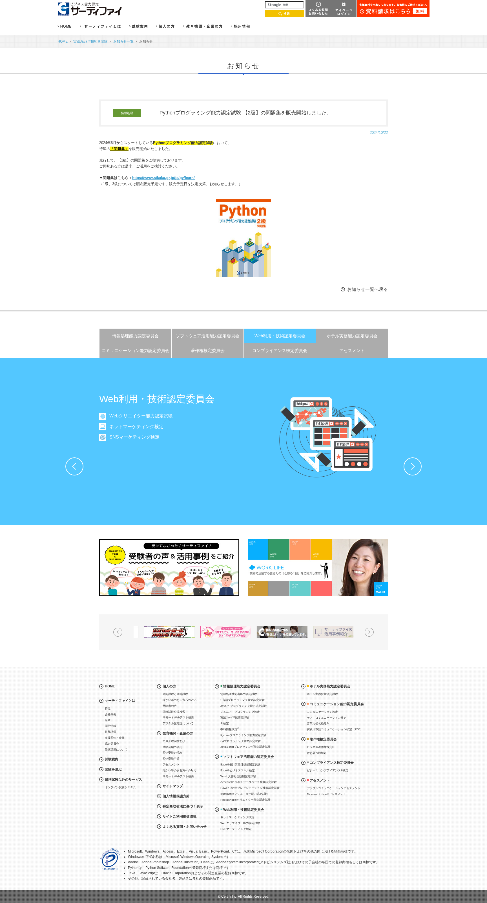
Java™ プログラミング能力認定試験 (243, 705)
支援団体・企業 (115, 737)
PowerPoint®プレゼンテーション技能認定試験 (250, 787)
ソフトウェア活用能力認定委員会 (207, 335)
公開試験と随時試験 (175, 694)
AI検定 (224, 723)
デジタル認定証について (178, 723)
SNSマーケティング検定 (134, 437)
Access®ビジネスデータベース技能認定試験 (248, 782)
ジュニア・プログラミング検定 (240, 711)
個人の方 (169, 686)
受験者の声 (170, 705)
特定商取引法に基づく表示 (183, 806)
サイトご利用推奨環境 (179, 816)
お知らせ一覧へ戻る (367, 289)
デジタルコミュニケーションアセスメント (333, 788)
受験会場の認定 (172, 747)
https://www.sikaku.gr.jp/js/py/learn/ (163, 178)
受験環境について (116, 749)
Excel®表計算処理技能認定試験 (240, 764)
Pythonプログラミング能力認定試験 (243, 735)
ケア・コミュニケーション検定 (326, 717)
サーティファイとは (120, 701)
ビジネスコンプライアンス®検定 (327, 770)
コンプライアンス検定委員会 (279, 350)
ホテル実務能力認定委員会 (352, 335)
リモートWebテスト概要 (178, 717)
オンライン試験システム (120, 787)
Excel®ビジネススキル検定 (237, 770)
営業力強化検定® (318, 723)
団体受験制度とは (174, 741)
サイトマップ (173, 786)
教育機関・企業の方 (178, 733)
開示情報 (110, 725)
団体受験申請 (171, 758)
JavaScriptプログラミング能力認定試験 (245, 746)
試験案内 (111, 759)
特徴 (107, 708)
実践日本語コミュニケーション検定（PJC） (335, 729)
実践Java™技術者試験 (90, 41)
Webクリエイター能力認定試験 (141, 415)
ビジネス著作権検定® (320, 747)
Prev (74, 466)
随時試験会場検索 (174, 711)
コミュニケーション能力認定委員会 (135, 350)
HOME (62, 41)
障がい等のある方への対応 (179, 699)
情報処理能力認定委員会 (135, 335)
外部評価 (110, 731)
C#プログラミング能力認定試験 (240, 741)
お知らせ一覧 (123, 41)
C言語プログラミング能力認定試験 (242, 699)
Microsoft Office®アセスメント (326, 794)
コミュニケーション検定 (322, 711)
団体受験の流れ (172, 752)
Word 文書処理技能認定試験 (238, 776)
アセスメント (352, 350)
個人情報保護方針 (176, 796)
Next (413, 466)
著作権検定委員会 (208, 350)
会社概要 (110, 714)
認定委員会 (112, 743)
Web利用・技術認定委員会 (279, 335)
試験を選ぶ (113, 769)
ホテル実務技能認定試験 (322, 694)
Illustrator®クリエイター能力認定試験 (244, 793)
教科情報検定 (229, 729)
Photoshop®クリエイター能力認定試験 (245, 799)
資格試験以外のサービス (123, 780)
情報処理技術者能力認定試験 (238, 694)
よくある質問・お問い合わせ (185, 827)
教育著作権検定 (317, 752)
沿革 (107, 720)
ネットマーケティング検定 (136, 426)
